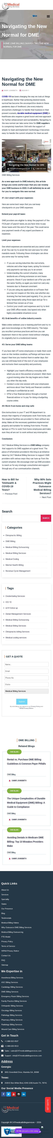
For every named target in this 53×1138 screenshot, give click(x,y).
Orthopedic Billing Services (12, 1006)
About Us (5, 890)
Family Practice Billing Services (14, 1001)
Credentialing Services (15, 596)
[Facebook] (3, 1094)
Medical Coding (12, 559)
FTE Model (5, 937)
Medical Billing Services (16, 553)
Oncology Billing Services (11, 1010)
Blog (3, 913)
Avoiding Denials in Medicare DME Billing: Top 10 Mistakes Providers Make (25, 841)
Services (5, 895)
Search (46, 518)
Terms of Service (8, 946)
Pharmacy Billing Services (12, 1020)
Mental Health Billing (15, 565)
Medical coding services (16, 637)
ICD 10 (8, 602)
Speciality (5, 899)
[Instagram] (18, 1094)
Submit (22, 701)
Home (6, 43)
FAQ (3, 960)
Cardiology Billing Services (12, 987)
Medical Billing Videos (10, 923)
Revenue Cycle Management (18, 571)
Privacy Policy (35, 706)
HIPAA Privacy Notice (26, 708)
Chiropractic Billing (14, 535)
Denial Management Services (18, 614)
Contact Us (5, 955)
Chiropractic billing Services (17, 632)
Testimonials (6, 918)
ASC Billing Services (9, 982)
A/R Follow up (12, 608)
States (4, 904)
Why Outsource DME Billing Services (16, 927)
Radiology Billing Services (11, 1024)
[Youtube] (13, 1094)
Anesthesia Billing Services (12, 978)
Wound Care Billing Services (12, 1029)
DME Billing (10, 541)
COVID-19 (6, 96)
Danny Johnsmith (10, 90)
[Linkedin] (23, 1094)
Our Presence (7, 909)
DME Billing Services (9, 992)
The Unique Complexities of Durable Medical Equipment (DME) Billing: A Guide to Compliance (26, 802)
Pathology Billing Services (11, 1015)
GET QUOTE (48, 1104)
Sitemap (4, 965)
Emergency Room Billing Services (15, 996)
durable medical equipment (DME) (32, 113)
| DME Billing (17, 43)
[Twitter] (8, 1094)
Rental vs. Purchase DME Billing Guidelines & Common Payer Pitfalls (26, 761)
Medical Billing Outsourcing (17, 547)
